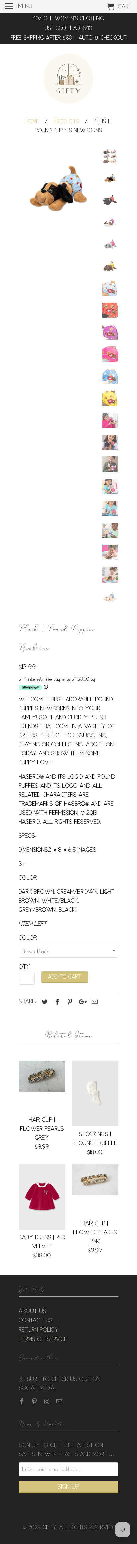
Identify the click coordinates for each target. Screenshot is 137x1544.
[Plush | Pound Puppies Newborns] (58, 189)
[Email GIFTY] (60, 1401)
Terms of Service (43, 1339)
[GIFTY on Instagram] (47, 1401)
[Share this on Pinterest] (69, 1002)
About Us (32, 1311)
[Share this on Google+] (81, 1002)
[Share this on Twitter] (43, 1002)
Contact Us (36, 1320)
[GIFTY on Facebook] (22, 1401)
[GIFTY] (68, 80)
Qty (24, 967)
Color (28, 938)
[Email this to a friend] (93, 1002)
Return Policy (39, 1330)
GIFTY (49, 1527)
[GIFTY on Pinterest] (35, 1401)
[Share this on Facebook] (56, 1002)
